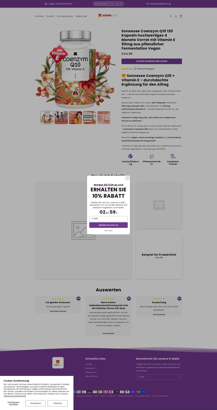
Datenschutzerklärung (15, 396)
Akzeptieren (35, 403)
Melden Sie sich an (108, 225)
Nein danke (108, 230)
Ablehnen (57, 403)
